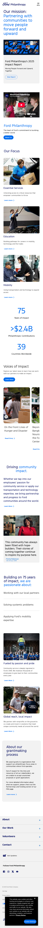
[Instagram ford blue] (8, 871)
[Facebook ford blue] (4, 871)
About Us (8, 137)
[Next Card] (36, 417)
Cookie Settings (30, 921)
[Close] (35, 900)
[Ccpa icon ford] (3, 903)
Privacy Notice (6, 895)
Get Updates (12, 856)
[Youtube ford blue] (17, 871)
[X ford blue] (13, 871)
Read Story (9, 438)
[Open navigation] (38, 3)
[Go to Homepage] (14, 4)
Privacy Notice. (21, 915)
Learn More (9, 379)
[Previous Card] (6, 417)
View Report (11, 77)
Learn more (8, 200)
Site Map (4, 891)
